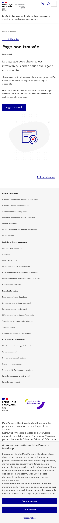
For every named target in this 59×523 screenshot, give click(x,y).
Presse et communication (12, 364)
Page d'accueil (14, 107)
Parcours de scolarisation (12, 248)
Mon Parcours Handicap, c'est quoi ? (16, 346)
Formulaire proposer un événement (16, 376)
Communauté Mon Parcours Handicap (17, 370)
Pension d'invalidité (9, 223)
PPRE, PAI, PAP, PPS (9, 260)
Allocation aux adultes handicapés (15, 205)
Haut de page (47, 177)
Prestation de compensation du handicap (18, 217)
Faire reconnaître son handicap (14, 297)
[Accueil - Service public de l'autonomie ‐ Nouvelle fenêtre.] (35, 404)
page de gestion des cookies (40, 493)
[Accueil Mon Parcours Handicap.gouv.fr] (20, 6)
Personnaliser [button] (29, 517)
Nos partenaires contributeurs (14, 358)
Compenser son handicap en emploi (16, 303)
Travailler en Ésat (9, 327)
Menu (54, 4)
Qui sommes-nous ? (9, 352)
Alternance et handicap (11, 284)
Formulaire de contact (11, 382)
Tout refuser (29, 509)
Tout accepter (29, 501)
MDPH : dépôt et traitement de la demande (19, 229)
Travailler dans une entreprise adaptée (17, 321)
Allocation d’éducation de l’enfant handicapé (20, 199)
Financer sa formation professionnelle (17, 333)
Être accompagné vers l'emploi (14, 309)
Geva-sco (6, 254)
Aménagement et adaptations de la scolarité (19, 272)
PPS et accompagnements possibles (16, 266)
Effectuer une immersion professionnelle (18, 315)
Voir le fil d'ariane (9, 31)
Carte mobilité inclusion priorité (14, 211)
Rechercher (48, 4)
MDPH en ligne (8, 236)
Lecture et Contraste (43, 4)
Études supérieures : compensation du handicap (21, 278)
